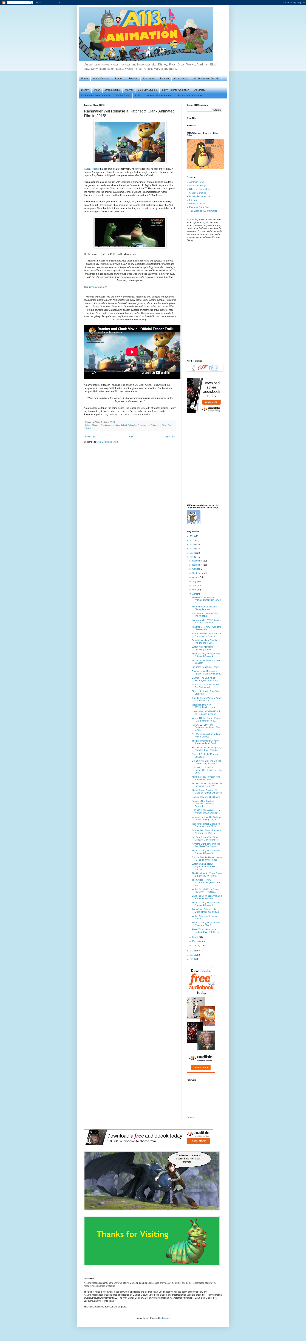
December (197, 561)
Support (118, 78)
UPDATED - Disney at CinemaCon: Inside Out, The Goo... (207, 770)
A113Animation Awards (206, 78)
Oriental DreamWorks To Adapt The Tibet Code (207, 699)
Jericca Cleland (120, 425)
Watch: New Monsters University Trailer (202, 648)
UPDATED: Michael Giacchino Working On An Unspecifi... (206, 811)
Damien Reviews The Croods (206, 797)
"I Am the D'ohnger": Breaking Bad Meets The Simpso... (206, 845)
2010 (192, 959)
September (197, 573)
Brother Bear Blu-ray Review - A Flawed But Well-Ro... (206, 831)
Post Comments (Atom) (108, 442)
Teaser (171, 425)
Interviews (149, 78)
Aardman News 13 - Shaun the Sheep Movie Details (207, 634)
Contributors (181, 78)
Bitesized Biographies (199, 189)
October (196, 569)
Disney (85, 89)
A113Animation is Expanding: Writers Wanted (206, 735)
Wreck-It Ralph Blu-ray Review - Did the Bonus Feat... (206, 719)
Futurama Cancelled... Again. (206, 667)
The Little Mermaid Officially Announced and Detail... (205, 742)
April (194, 594)
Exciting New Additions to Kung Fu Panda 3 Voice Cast (207, 858)
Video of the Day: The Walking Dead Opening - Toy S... (206, 818)
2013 (192, 557)
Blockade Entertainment (102, 425)
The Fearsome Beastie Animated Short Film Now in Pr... (206, 600)
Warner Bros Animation (159, 95)
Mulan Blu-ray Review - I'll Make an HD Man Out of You (207, 791)
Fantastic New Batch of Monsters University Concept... (203, 804)
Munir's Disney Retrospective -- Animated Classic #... (207, 654)
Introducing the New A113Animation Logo (203, 706)
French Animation (197, 203)
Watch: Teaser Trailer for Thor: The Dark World (206, 685)
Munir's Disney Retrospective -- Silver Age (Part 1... (207, 923)
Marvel (129, 89)
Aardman (199, 89)
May (194, 589)
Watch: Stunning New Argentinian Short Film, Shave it (204, 866)
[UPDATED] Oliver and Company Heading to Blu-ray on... (206, 727)
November (197, 565)
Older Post (170, 437)
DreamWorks (112, 89)
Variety (88, 428)
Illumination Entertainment (95, 95)
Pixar (97, 89)
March (195, 937)
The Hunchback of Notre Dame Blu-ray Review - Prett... (207, 874)
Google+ (191, 1117)
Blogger (166, 1318)
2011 (192, 955)
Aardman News (196, 182)
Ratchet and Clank (159, 425)
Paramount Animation (190, 95)
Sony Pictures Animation (175, 89)
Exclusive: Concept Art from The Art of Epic (205, 614)
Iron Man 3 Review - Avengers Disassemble (206, 628)
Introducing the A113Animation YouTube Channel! (206, 621)
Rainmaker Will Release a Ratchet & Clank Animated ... (207, 672)
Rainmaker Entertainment (139, 425)
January (196, 945)
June (195, 585)
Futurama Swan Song (199, 207)
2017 (192, 540)
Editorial (193, 200)
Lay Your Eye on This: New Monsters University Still (205, 838)
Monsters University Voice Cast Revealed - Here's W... (207, 784)
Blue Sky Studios (147, 89)
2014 (192, 553)
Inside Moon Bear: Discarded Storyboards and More (206, 825)
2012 (192, 950)
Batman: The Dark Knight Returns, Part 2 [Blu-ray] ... (206, 679)
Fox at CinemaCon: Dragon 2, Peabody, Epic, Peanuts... (206, 748)
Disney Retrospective (199, 196)
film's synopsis (96, 287)
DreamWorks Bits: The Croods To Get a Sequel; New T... (206, 762)
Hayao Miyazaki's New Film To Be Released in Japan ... (206, 712)
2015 (192, 548)
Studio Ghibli (123, 95)
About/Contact (101, 78)
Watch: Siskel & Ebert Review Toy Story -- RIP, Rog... (206, 890)
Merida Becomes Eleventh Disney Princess (204, 607)
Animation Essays (197, 185)
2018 (192, 536)
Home (84, 78)
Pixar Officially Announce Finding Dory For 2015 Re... (206, 930)
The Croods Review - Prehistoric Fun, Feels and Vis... (206, 882)
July (194, 581)
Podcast (164, 78)
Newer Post (90, 437)
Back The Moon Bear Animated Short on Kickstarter (207, 897)
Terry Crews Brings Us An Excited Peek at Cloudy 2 (205, 910)
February (197, 941)
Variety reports (91, 168)
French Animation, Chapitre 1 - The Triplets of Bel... (206, 641)
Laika (138, 95)
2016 (192, 544)
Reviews (133, 78)
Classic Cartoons (197, 193)
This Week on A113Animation (203, 211)
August (196, 577)
